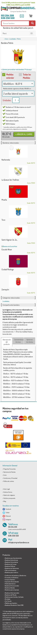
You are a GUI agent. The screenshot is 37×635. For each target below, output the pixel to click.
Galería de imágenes (9, 495)
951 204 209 (7, 15)
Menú (5, 33)
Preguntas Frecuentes (9, 469)
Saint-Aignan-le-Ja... (10, 239)
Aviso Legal (6, 489)
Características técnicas (19, 341)
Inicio (6, 39)
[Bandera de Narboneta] (18, 151)
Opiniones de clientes (29, 341)
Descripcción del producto (7, 342)
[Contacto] (22, 16)
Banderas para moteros (11, 572)
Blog (4, 501)
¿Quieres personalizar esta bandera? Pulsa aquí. (17, 69)
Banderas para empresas (12, 590)
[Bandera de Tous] (18, 211)
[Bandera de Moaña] (18, 191)
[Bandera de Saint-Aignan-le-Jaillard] (18, 231)
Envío (5, 475)
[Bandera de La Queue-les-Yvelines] (18, 171)
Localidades (12, 39)
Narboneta (6, 159)
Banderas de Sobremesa (12, 568)
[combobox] (18, 84)
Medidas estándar (10, 76)
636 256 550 (7, 18)
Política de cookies (8, 481)
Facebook (8, 509)
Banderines (23, 575)
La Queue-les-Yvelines (10, 179)
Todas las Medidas (27, 76)
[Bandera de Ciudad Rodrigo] (18, 261)
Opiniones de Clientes (9, 472)
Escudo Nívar (7, 249)
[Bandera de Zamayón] (18, 281)
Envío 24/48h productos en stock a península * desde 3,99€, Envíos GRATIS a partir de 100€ (18, 4)
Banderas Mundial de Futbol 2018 (14, 605)
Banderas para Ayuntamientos (13, 558)
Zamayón (5, 289)
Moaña (4, 199)
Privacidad (14, 478)
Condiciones (6, 478)
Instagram (8, 519)
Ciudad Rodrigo (8, 269)
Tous (3, 219)
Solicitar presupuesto (9, 498)
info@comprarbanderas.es (18, 542)
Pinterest (8, 516)
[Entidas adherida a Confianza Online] (18, 435)
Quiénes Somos (7, 492)
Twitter (7, 512)
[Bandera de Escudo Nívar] (18, 246)
